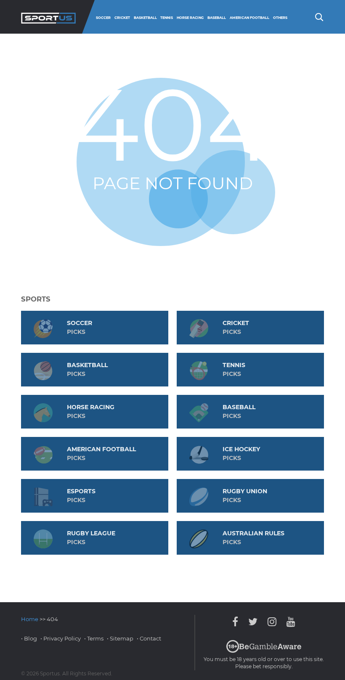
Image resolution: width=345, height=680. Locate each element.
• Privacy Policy (60, 638)
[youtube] (288, 621)
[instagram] (272, 621)
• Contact (149, 638)
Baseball (216, 18)
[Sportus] (48, 17)
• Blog (29, 638)
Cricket (122, 18)
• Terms (94, 638)
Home (29, 619)
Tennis (166, 18)
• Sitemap (120, 638)
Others (280, 18)
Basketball (145, 18)
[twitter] (253, 621)
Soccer (103, 18)
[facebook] (237, 621)
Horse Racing (190, 18)
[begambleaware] (264, 651)
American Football (249, 18)
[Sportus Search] (318, 16)
